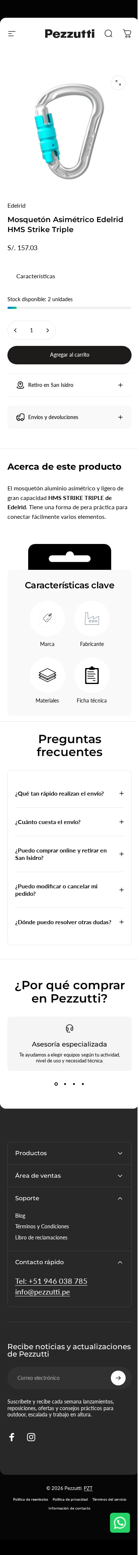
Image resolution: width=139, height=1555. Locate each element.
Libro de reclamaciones (41, 1239)
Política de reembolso (27, 1501)
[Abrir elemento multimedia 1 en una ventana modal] (118, 82)
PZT (85, 1490)
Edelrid (16, 205)
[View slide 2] (62, 1086)
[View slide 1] (53, 1086)
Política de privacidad (67, 1501)
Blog (20, 1217)
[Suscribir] (112, 1379)
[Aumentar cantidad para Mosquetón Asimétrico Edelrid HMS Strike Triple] (47, 330)
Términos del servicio (106, 1501)
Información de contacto (67, 1510)
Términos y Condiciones (42, 1228)
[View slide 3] (71, 1086)
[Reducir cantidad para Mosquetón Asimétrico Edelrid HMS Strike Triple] (15, 330)
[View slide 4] (80, 1086)
